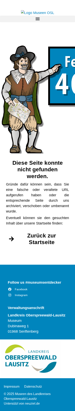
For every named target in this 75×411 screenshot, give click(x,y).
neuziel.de (32, 403)
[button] (37, 19)
